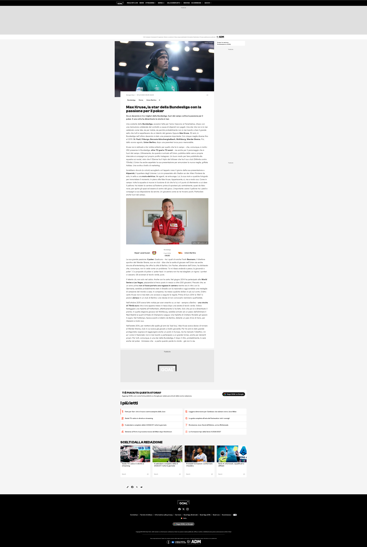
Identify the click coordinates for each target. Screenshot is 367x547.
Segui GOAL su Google (235, 394)
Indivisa (187, 3)
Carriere (178, 515)
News (141, 3)
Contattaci (134, 515)
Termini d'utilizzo (146, 515)
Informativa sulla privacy (164, 515)
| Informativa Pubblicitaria (192, 37)
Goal (147, 531)
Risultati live (132, 3)
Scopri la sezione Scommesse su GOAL (224, 43)
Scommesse (226, 515)
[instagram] (187, 509)
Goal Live (216, 515)
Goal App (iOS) (205, 515)
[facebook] (179, 509)
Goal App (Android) (191, 515)
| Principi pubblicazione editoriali (207, 37)
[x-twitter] (183, 509)
